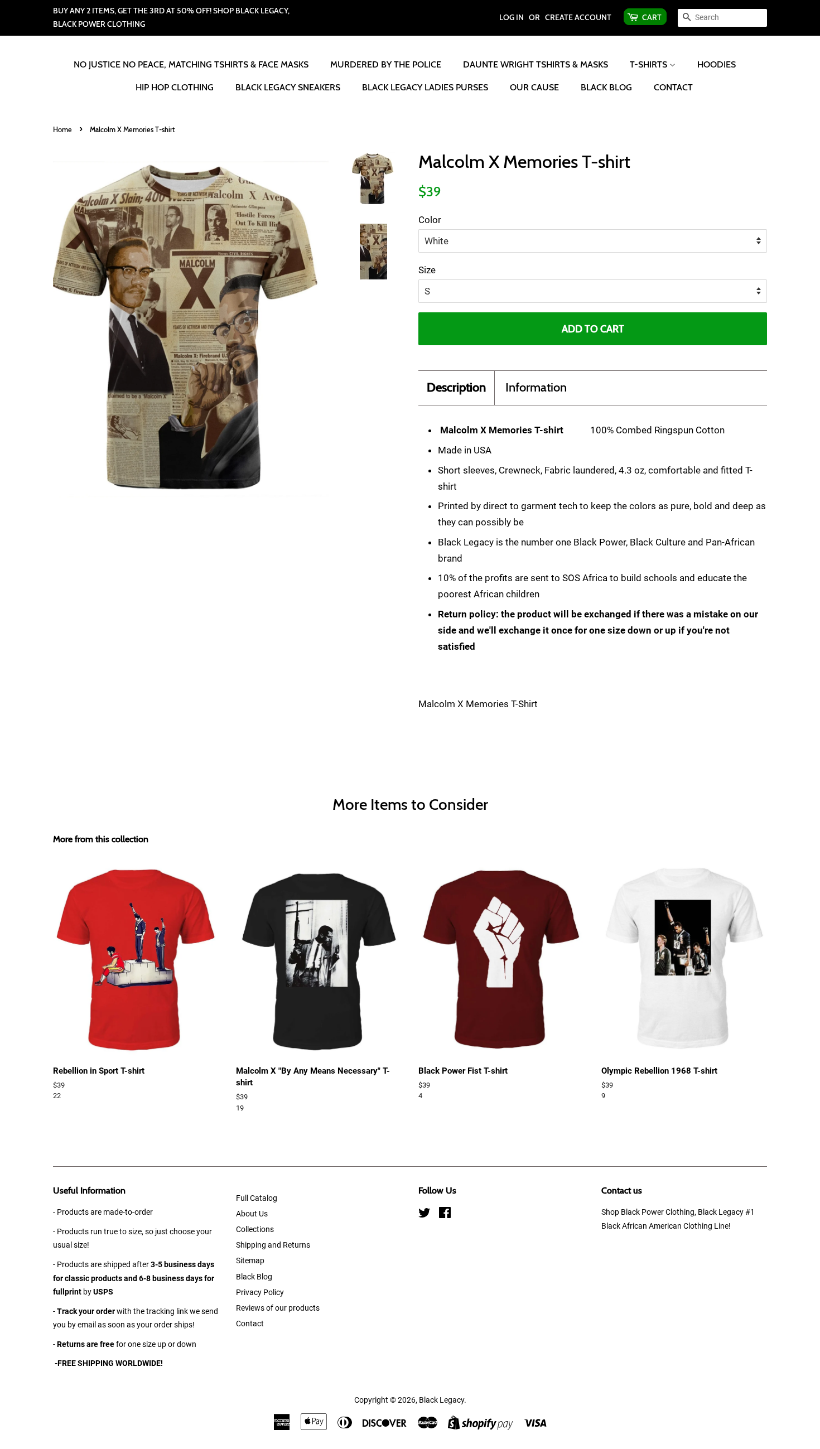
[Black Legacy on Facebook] (444, 1215)
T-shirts (649, 64)
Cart (652, 17)
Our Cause (534, 87)
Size (427, 270)
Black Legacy (441, 1400)
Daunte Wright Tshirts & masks (535, 64)
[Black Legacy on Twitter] (424, 1215)
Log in (511, 17)
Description (456, 387)
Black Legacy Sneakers (287, 87)
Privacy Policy (260, 1292)
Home (62, 129)
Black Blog (606, 87)
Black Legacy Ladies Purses (425, 87)
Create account (578, 17)
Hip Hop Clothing (175, 87)
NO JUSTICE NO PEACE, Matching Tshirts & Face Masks (191, 64)
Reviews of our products (278, 1308)
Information (536, 387)
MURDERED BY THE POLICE (385, 64)
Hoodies (716, 64)
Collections (255, 1229)
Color (429, 219)
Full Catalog (256, 1198)
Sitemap (250, 1261)
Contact (673, 87)
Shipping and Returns (273, 1245)
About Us (252, 1214)
